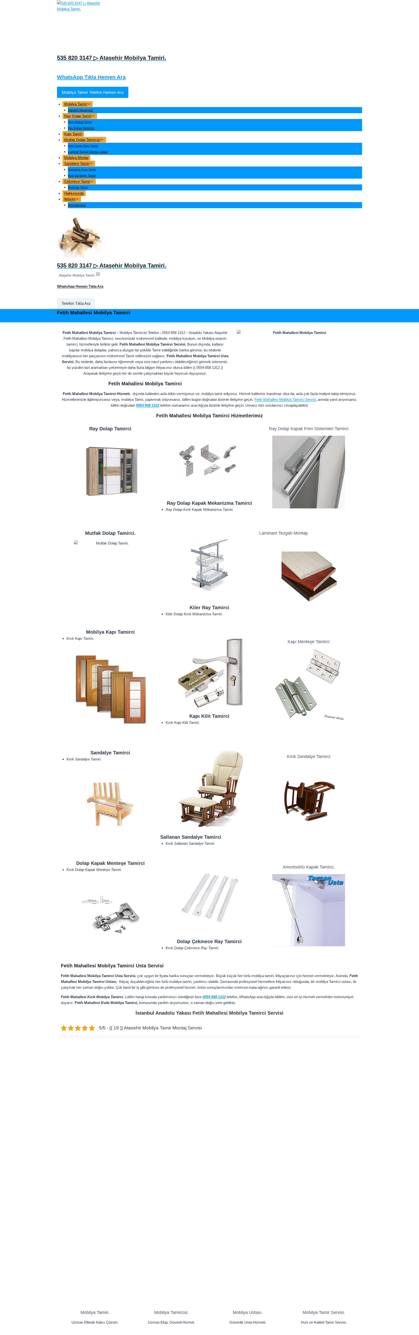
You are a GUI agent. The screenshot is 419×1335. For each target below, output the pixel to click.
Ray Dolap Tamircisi (81, 128)
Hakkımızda (74, 193)
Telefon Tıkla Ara (76, 303)
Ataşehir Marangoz (80, 110)
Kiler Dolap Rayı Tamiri (83, 146)
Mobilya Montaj (76, 158)
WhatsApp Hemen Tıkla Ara (80, 286)
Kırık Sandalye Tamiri (82, 175)
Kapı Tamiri (73, 134)
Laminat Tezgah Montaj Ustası (88, 152)
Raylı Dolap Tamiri (80, 122)
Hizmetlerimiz (77, 205)
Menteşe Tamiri (78, 187)
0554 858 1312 (147, 405)
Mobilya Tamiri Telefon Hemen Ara (92, 92)
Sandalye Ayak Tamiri (82, 169)
